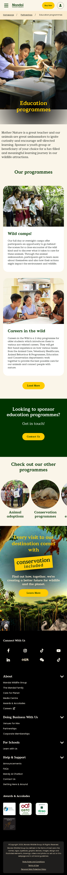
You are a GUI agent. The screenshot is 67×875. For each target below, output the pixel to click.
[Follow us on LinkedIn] (8, 659)
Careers (8, 708)
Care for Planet (11, 693)
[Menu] (6, 5)
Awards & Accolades (14, 703)
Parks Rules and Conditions (33, 862)
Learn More (34, 593)
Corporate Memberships (16, 733)
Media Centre (10, 698)
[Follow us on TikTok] (41, 650)
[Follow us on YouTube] (58, 650)
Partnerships (10, 728)
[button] (6, 5)
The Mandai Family (13, 687)
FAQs (6, 768)
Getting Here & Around (15, 784)
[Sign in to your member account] (60, 5)
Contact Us (33, 436)
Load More (33, 385)
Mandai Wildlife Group (15, 682)
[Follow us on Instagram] (25, 650)
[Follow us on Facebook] (8, 650)
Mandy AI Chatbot (13, 773)
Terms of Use (46, 848)
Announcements (12, 763)
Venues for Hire (11, 723)
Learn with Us (10, 748)
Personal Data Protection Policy (33, 869)
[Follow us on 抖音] (58, 659)
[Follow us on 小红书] (25, 659)
